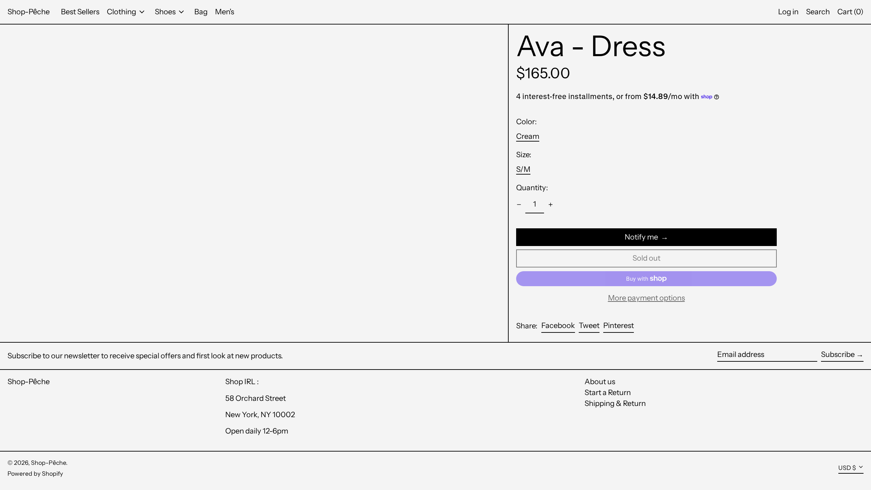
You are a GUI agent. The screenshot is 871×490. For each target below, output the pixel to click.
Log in (788, 11)
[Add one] (550, 204)
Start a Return (608, 392)
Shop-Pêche (28, 11)
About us (600, 381)
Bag (201, 11)
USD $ (847, 467)
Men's (224, 11)
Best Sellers (80, 11)
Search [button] (818, 11)
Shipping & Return (615, 403)
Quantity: (532, 187)
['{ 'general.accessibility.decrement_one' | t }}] (519, 204)
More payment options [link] (646, 298)
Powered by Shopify (35, 473)
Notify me (641, 237)
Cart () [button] (850, 11)
